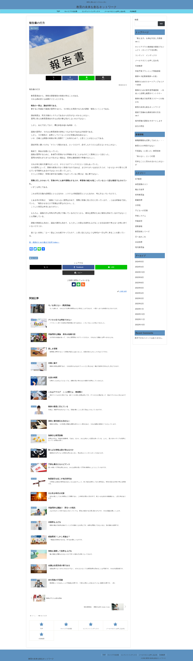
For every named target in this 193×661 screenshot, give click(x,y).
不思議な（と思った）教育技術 (147, 150)
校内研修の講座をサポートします (148, 120)
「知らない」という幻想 (145, 156)
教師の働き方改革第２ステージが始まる (149, 100)
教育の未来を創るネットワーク (147, 107)
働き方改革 (34, 258)
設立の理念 (139, 126)
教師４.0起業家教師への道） (146, 76)
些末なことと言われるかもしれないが (149, 163)
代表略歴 (138, 65)
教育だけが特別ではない (145, 145)
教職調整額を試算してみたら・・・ (149, 140)
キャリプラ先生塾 (113, 655)
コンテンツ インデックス (146, 55)
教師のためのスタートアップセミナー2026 (149, 83)
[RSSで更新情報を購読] (83, 284)
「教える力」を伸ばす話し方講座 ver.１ (148, 40)
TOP (104, 655)
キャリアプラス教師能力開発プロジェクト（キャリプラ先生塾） (149, 48)
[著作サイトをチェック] (74, 284)
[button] (103, 78)
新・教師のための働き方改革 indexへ (44, 242)
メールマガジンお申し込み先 (147, 60)
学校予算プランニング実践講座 (147, 71)
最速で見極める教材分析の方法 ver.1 (148, 114)
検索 (136, 19)
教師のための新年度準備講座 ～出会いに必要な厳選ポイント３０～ (149, 91)
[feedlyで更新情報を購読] (78, 284)
